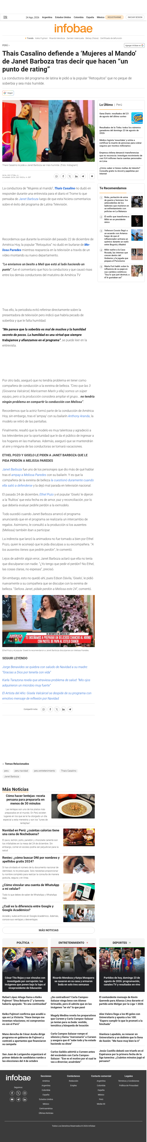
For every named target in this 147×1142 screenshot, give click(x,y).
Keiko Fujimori (41, 38)
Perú (5, 45)
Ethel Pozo (46, 494)
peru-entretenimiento (44, 770)
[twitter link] (18, 1093)
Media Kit (101, 1104)
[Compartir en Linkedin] (76, 176)
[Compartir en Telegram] (83, 176)
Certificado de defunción (111, 38)
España (90, 17)
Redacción (73, 1081)
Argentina (47, 17)
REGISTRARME (114, 17)
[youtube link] (12, 1099)
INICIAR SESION (135, 17)
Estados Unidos (63, 17)
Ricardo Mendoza (57, 38)
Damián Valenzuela (75, 38)
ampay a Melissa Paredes (28, 475)
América (46, 1081)
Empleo (73, 1085)
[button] (5, 17)
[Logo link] (73, 28)
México (100, 17)
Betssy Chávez (92, 38)
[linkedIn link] (24, 1099)
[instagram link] (24, 1093)
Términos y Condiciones (128, 1081)
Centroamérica (46, 1108)
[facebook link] (12, 1093)
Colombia (79, 17)
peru (6, 770)
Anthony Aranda (79, 416)
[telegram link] (18, 1099)
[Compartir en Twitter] (69, 176)
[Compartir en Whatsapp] (56, 176)
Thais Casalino (68, 770)
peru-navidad (21, 770)
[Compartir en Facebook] (63, 176)
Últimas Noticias (46, 1113)
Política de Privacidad (128, 1085)
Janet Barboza (28, 199)
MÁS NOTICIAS (48, 930)
